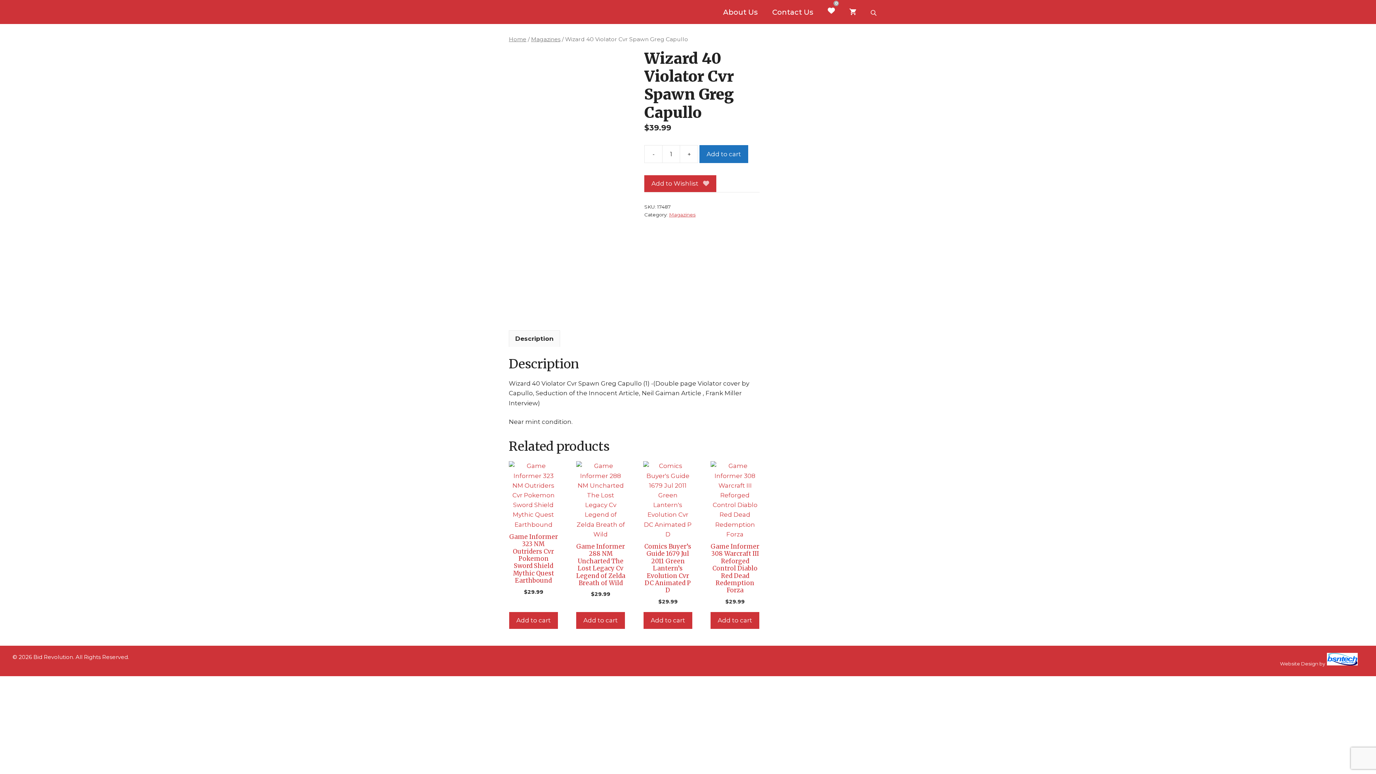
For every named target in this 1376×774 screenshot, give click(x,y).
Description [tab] (534, 338)
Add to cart (724, 154)
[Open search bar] (874, 12)
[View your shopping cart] (853, 12)
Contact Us (792, 12)
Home (517, 39)
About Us (740, 12)
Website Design (1299, 663)
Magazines (545, 39)
